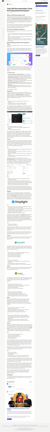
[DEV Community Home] (3, 1)
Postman (8, 140)
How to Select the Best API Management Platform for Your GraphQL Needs (41, 17)
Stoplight (8, 192)
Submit (10, 386)
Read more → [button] (38, 55)
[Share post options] (3, 39)
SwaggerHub (9, 92)
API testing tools (14, 30)
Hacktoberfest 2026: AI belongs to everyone (40, 47)
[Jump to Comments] (3, 32)
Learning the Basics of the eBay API (40, 20)
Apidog (8, 48)
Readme (8, 324)
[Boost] (3, 37)
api (7, 12)
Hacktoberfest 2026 (38, 51)
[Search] (5, 1)
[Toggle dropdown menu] (33, 391)
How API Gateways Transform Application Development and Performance (41, 13)
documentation (11, 12)
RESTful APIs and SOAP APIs (18, 34)
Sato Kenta (41, 10)
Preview (13, 386)
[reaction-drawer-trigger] (3, 29)
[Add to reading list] (3, 35)
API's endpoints (10, 21)
